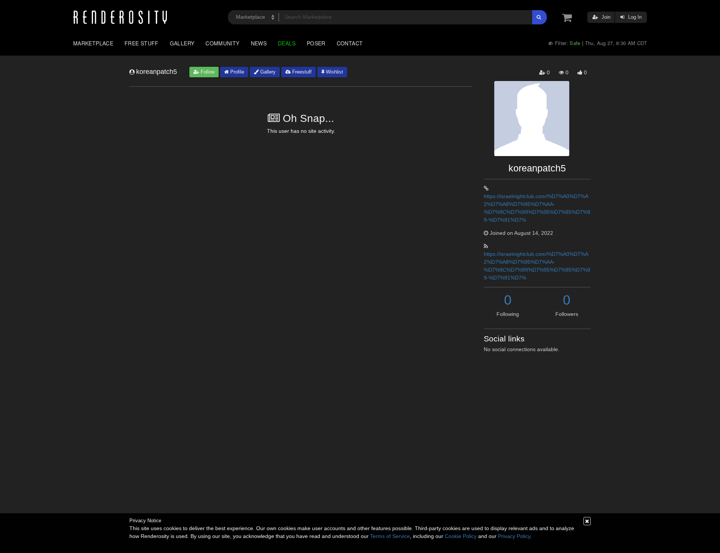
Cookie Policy (461, 536)
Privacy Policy (514, 536)
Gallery (182, 43)
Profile (236, 72)
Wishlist (333, 72)
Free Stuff (141, 43)
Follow (206, 72)
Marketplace (93, 43)
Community (222, 43)
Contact (350, 43)
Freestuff (301, 72)
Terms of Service (390, 536)
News (259, 43)
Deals (287, 43)
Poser (316, 43)
